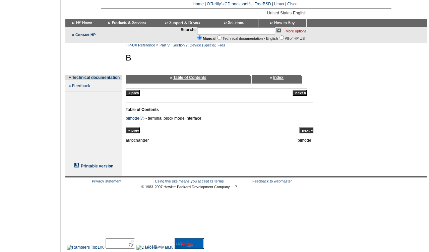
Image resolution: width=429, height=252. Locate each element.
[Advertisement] (30, 124)
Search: (188, 29)
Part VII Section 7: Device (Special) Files (192, 45)
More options (296, 31)
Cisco (292, 4)
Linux (279, 4)
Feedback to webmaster (272, 181)
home (198, 4)
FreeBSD (262, 4)
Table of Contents (189, 77)
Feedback (81, 86)
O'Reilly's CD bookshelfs (229, 4)
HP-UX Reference (140, 45)
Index (278, 77)
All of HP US (295, 38)
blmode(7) (135, 118)
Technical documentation (96, 77)
